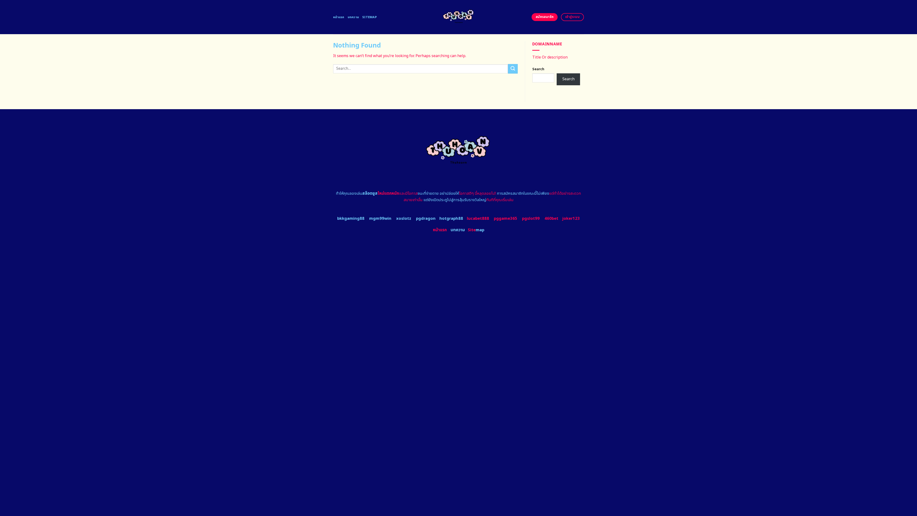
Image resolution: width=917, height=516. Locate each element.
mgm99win (380, 218)
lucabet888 (478, 218)
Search (538, 69)
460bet (551, 218)
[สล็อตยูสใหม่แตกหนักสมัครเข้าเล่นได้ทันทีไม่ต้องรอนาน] (459, 17)
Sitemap (369, 17)
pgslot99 (531, 218)
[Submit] (512, 68)
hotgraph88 (451, 218)
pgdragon (426, 218)
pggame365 (505, 218)
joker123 (571, 218)
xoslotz (403, 218)
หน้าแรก (338, 17)
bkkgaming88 (350, 218)
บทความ (353, 17)
